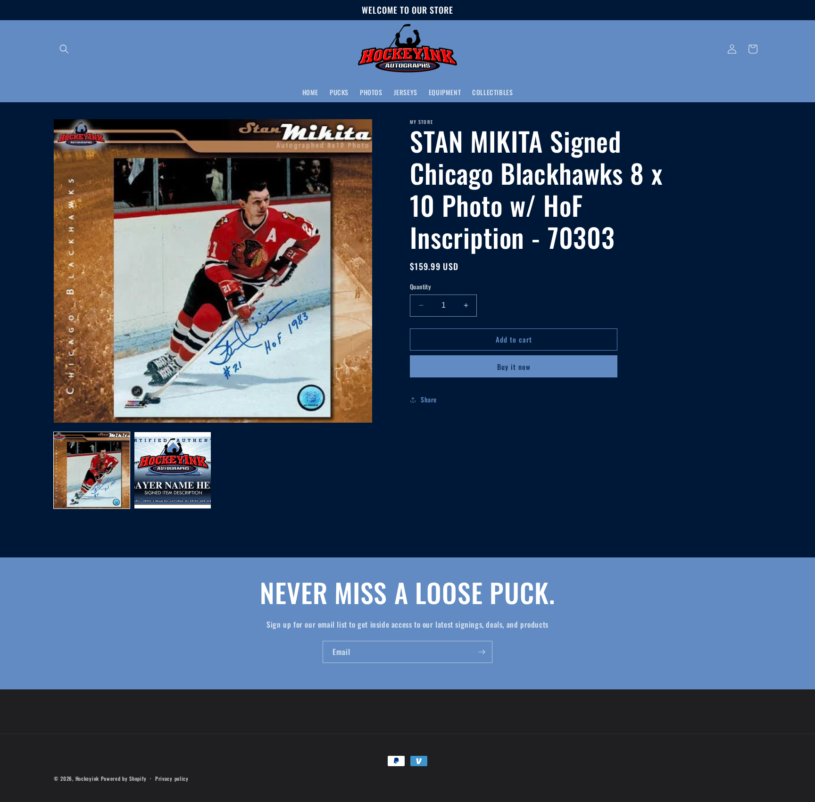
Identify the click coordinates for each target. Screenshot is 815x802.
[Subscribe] (481, 652)
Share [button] (429, 399)
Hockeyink (87, 778)
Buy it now (514, 366)
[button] (64, 49)
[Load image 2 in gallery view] (172, 470)
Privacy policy (172, 778)
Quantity (420, 286)
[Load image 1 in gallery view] (92, 470)
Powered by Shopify (124, 778)
